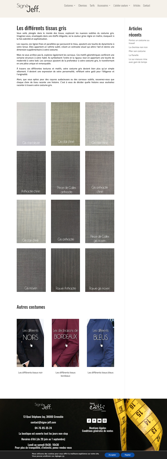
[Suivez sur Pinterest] (94, 421)
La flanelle (134, 55)
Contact (146, 5)
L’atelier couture (121, 5)
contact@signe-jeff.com (43, 422)
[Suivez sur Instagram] (105, 421)
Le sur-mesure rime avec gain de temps (138, 60)
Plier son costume (137, 51)
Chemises (82, 5)
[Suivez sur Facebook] (89, 421)
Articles (136, 5)
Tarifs (92, 5)
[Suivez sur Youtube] (99, 421)
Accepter (112, 455)
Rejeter (128, 455)
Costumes (68, 5)
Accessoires (102, 5)
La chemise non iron (138, 47)
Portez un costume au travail (139, 41)
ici (63, 456)
